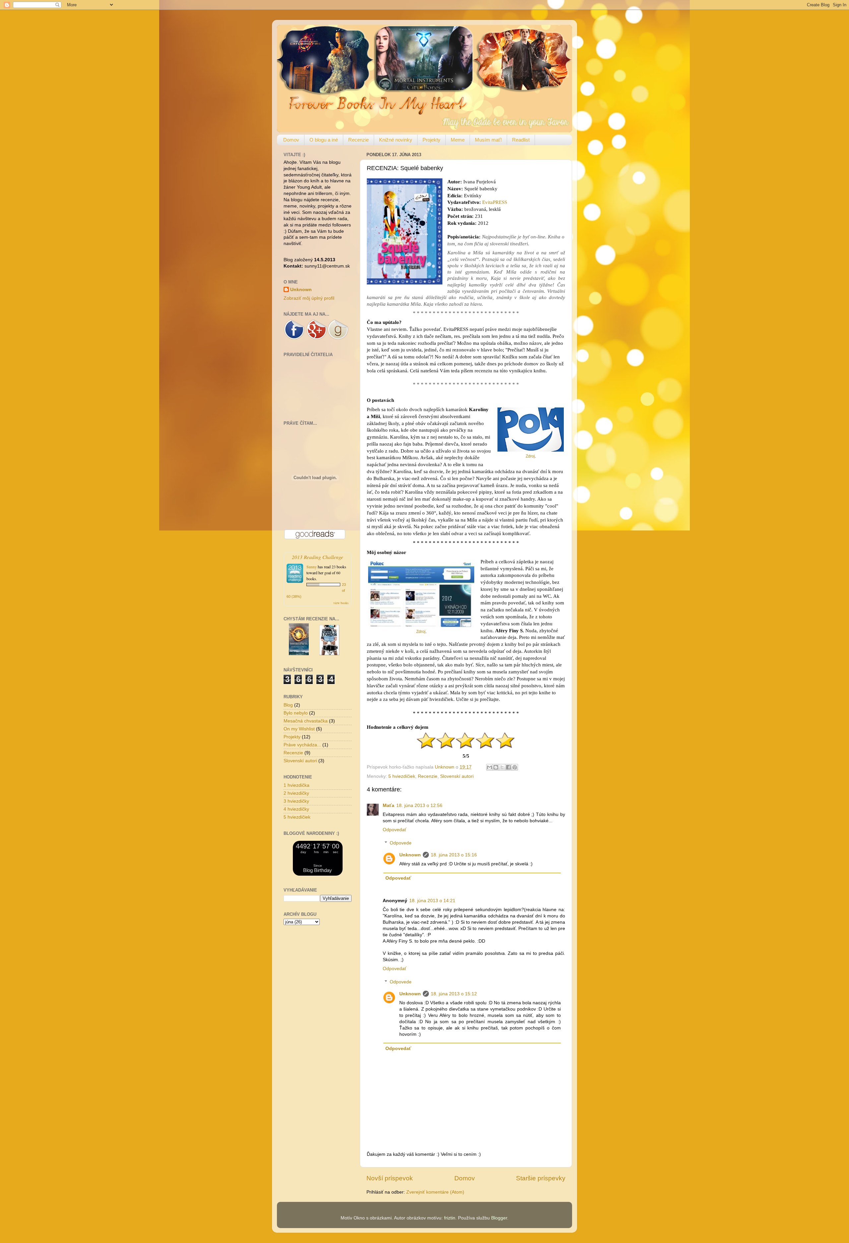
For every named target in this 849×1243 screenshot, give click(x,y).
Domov (291, 140)
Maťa (388, 805)
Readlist (521, 140)
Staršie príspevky (540, 1178)
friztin (449, 1217)
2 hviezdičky (296, 793)
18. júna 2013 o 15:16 (454, 854)
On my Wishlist (299, 728)
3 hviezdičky (296, 801)
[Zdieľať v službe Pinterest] (514, 767)
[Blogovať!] (495, 767)
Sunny (311, 566)
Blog (288, 705)
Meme (458, 140)
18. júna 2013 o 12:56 (419, 805)
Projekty (431, 140)
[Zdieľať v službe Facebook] (508, 767)
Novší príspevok (389, 1178)
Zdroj (530, 456)
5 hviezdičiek (401, 776)
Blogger (499, 1217)
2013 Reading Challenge (317, 556)
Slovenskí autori (457, 776)
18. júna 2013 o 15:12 (454, 993)
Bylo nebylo (296, 713)
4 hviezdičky (296, 809)
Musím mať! (488, 140)
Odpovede (401, 842)
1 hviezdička (296, 785)
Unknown (410, 854)
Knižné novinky (395, 140)
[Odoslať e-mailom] (489, 767)
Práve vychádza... (302, 744)
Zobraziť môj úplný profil (309, 298)
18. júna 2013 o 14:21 (432, 900)
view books (341, 602)
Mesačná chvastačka (306, 720)
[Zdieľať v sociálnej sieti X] (502, 767)
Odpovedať (394, 829)
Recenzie (358, 140)
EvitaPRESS (494, 202)
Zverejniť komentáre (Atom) (435, 1192)
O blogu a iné (323, 140)
